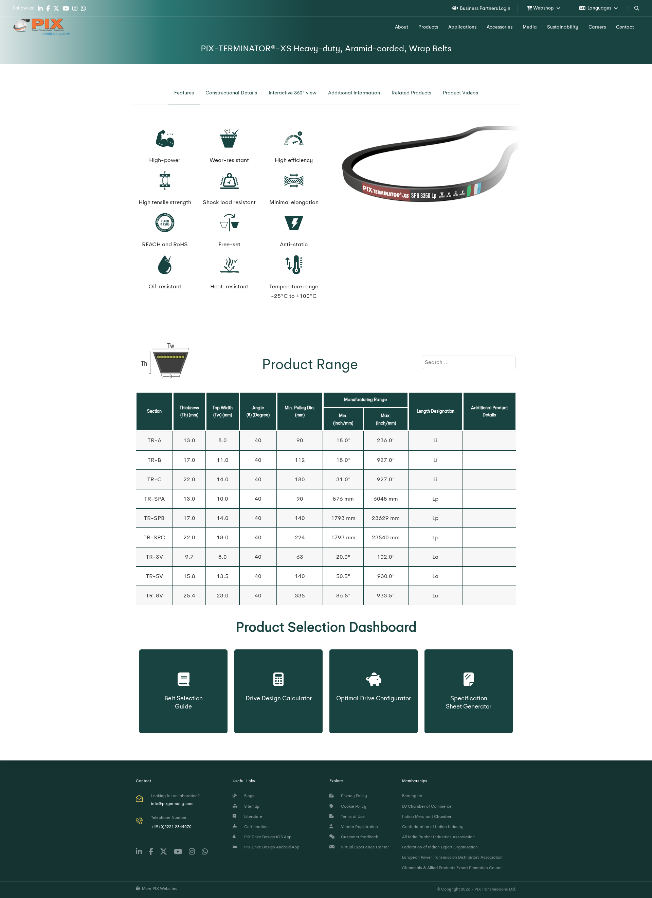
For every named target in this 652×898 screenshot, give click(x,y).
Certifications (256, 826)
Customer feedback (358, 837)
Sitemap (250, 806)
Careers (597, 27)
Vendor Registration (358, 826)
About (401, 27)
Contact (625, 27)
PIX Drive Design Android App (270, 847)
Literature (252, 816)
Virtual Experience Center (364, 847)
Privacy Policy (353, 795)
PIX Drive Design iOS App (266, 837)
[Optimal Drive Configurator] (373, 673)
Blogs (248, 795)
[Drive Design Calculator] (279, 673)
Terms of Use (352, 816)
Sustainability (562, 27)
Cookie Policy (352, 806)
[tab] (184, 93)
